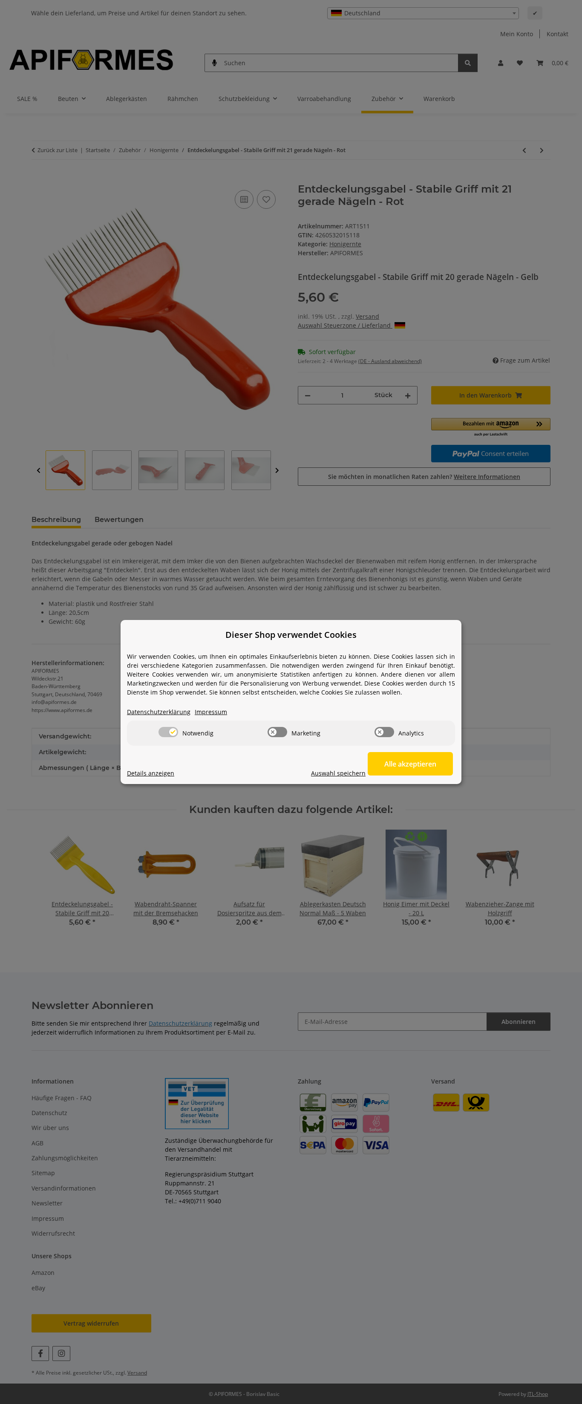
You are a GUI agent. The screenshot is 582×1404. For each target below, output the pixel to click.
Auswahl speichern (338, 773)
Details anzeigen (150, 773)
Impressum (211, 712)
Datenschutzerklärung (158, 712)
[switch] (168, 732)
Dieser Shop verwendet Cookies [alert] (291, 634)
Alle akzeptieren (410, 764)
